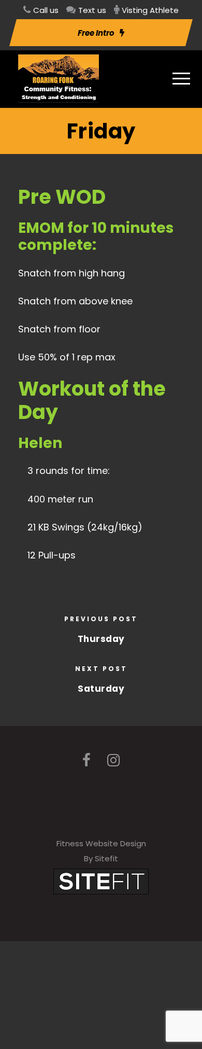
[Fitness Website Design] (101, 880)
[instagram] (113, 760)
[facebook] (86, 760)
